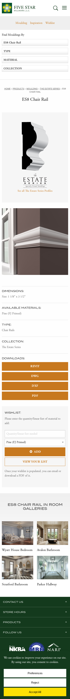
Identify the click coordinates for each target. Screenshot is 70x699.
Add (37, 452)
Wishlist (50, 23)
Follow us (12, 632)
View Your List (35, 462)
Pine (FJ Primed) (11, 313)
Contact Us (13, 602)
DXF (35, 386)
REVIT (35, 366)
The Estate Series (11, 347)
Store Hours (14, 612)
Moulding (21, 23)
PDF (35, 396)
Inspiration (36, 23)
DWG (35, 376)
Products (12, 622)
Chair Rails (8, 330)
